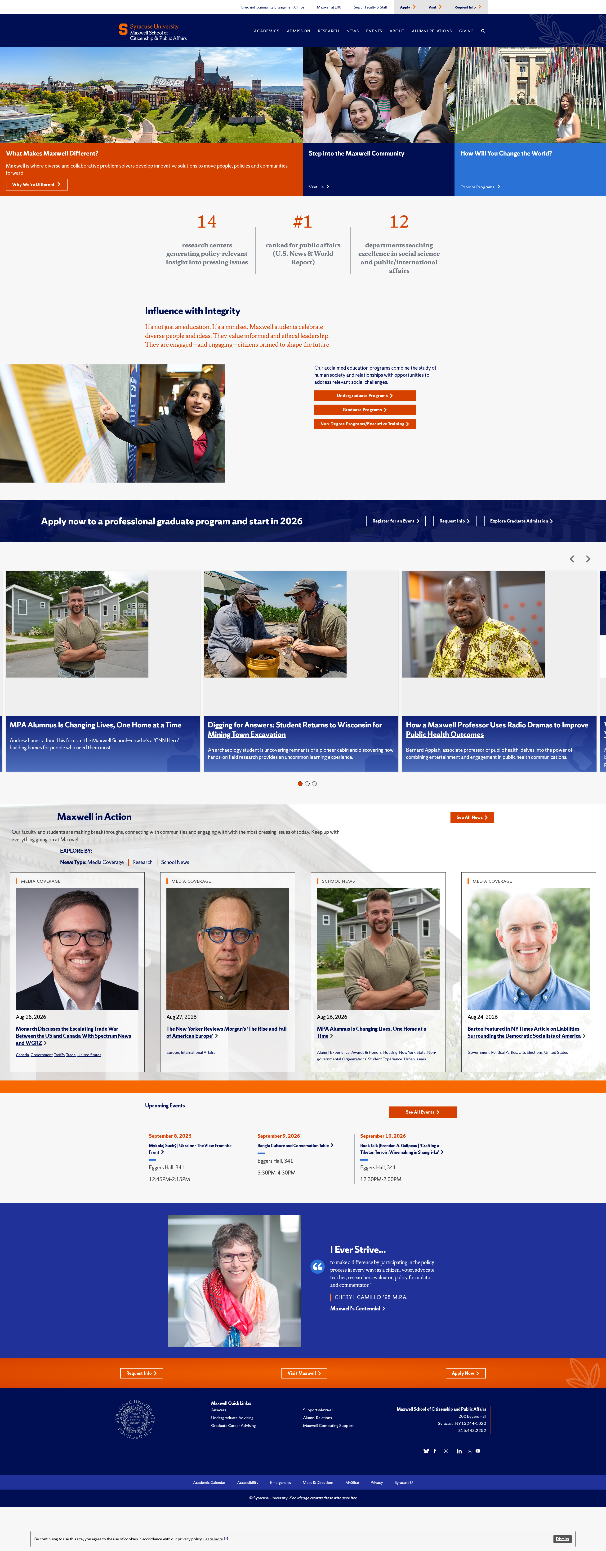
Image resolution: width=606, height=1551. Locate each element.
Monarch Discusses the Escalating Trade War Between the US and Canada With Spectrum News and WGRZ (73, 1035)
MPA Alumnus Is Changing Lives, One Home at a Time (96, 725)
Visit (432, 7)
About (397, 31)
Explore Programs (477, 187)
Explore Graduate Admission (519, 521)
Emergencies (280, 1482)
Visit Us (317, 187)
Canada (22, 1054)
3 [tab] (314, 783)
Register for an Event (394, 521)
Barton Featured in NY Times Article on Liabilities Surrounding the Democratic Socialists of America (524, 1032)
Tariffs (59, 1054)
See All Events (420, 1112)
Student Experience (385, 1059)
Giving (466, 31)
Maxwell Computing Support (328, 1425)
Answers (218, 1410)
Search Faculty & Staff (370, 7)
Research (328, 31)
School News (175, 862)
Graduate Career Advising (233, 1425)
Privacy (377, 1482)
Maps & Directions (318, 1482)
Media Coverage (105, 862)
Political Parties (504, 1052)
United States (89, 1054)
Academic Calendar (209, 1482)
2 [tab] (307, 783)
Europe (172, 1052)
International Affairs (198, 1052)
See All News (470, 817)
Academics (266, 31)
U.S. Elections (531, 1052)
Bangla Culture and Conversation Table (293, 1145)
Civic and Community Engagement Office (272, 7)
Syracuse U (404, 1482)
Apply (405, 7)
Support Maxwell (318, 1410)
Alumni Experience (333, 1052)
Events (374, 31)
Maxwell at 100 (329, 7)
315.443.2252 (472, 1430)
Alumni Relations (432, 31)
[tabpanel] (105, 671)
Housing (390, 1052)
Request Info (465, 7)
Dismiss (562, 1538)
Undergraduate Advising (232, 1417)
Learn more (213, 1539)
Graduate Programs (362, 409)
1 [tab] (300, 783)
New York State (412, 1052)
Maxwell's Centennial (355, 1308)
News (353, 31)
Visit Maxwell (302, 1373)
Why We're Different (34, 184)
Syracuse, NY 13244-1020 (462, 1423)
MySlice (352, 1482)
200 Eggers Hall (472, 1416)
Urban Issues (415, 1059)
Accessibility (247, 1482)
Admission (298, 31)
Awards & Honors (366, 1052)
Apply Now (463, 1373)
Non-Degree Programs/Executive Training (362, 424)
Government (42, 1054)
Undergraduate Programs (362, 395)
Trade (71, 1054)
